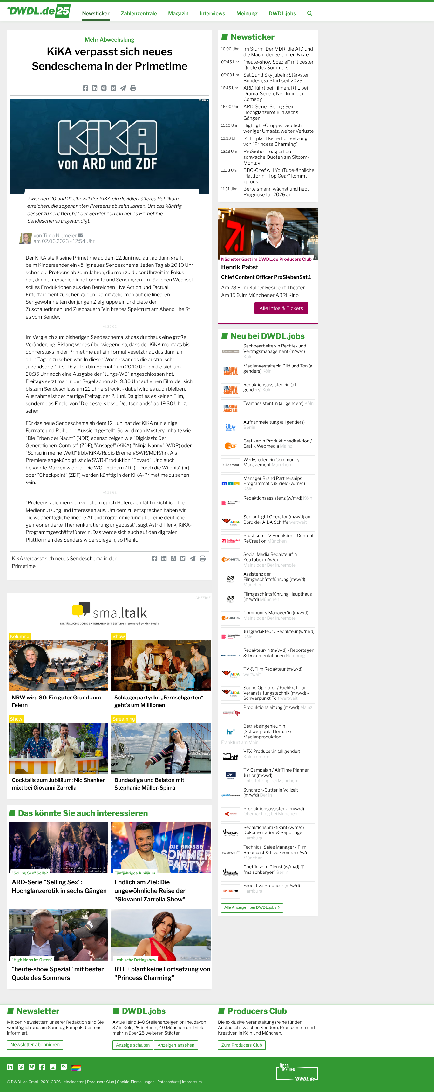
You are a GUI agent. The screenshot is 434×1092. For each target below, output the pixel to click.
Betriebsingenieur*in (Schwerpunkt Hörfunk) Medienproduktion (256, 734)
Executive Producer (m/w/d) (271, 888)
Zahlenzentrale (139, 13)
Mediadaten (74, 1081)
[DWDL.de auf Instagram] (53, 1067)
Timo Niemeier (60, 236)
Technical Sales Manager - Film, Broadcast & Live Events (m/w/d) (276, 853)
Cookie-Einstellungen (136, 1081)
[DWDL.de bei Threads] (21, 1067)
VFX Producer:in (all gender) (271, 754)
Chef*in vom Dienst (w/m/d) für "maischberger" (274, 869)
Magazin (178, 13)
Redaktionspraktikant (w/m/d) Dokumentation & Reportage (273, 833)
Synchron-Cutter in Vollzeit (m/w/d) (270, 792)
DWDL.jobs (282, 13)
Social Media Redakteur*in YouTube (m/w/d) (270, 560)
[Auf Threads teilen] (103, 88)
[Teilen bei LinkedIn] (94, 88)
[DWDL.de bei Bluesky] (32, 1067)
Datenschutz (168, 1081)
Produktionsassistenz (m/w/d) (273, 811)
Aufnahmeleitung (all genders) (274, 425)
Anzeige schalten (133, 1045)
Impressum (192, 1081)
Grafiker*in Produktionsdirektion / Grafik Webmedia (277, 443)
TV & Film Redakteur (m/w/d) (272, 671)
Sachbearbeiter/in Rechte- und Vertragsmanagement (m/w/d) (274, 351)
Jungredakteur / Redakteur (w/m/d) (279, 634)
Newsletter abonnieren (35, 1045)
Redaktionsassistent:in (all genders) (269, 387)
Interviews (212, 13)
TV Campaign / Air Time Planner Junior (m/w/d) (276, 775)
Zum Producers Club (241, 1045)
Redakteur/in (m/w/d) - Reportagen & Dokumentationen (278, 653)
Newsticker (95, 13)
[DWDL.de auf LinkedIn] (10, 1067)
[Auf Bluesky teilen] (113, 88)
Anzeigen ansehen (176, 1045)
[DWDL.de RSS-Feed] (64, 1067)
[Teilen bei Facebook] (85, 88)
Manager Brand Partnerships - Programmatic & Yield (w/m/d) (274, 484)
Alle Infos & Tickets (281, 308)
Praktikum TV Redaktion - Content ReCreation (278, 538)
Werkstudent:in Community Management (271, 462)
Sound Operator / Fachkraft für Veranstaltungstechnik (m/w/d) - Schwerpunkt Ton (276, 693)
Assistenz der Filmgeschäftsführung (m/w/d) (274, 579)
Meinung (247, 13)
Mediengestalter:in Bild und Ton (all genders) (278, 368)
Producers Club (100, 1081)
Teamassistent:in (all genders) (278, 403)
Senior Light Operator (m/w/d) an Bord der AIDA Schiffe (276, 519)
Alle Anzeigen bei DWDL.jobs (250, 907)
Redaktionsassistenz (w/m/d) (277, 498)
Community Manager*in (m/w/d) (275, 615)
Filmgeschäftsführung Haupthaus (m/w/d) (277, 596)
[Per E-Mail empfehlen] (123, 88)
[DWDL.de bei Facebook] (42, 1067)
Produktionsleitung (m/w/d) (277, 707)
